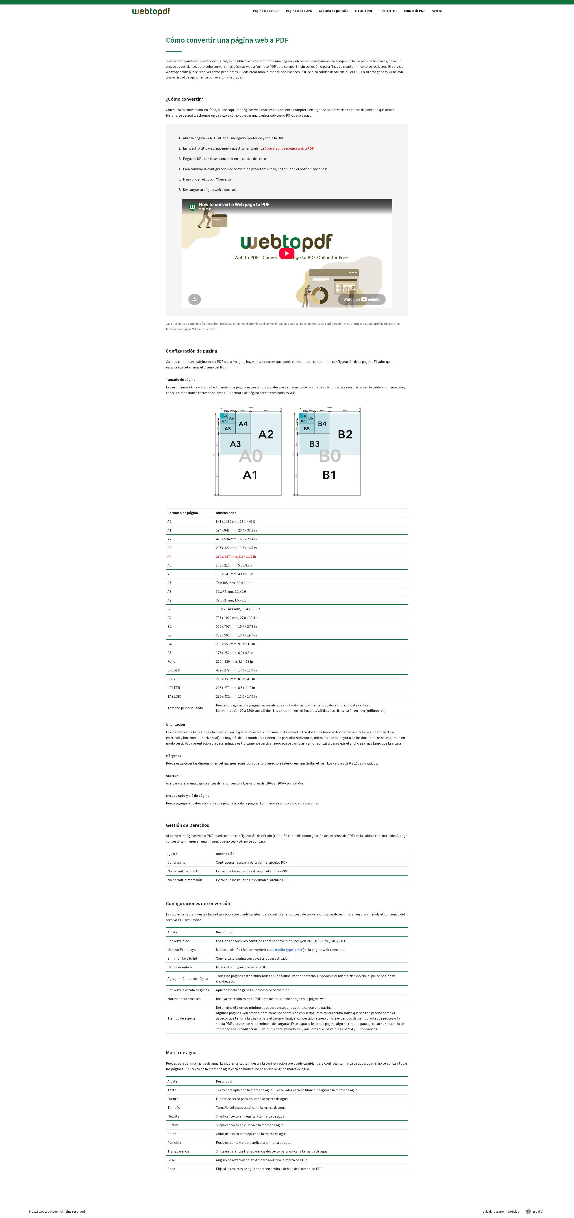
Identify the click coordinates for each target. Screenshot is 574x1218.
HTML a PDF (364, 11)
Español (538, 1211)
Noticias (513, 1211)
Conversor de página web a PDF (289, 148)
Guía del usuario (493, 1211)
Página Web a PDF (266, 11)
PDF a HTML (388, 11)
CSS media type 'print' (285, 949)
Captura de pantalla (333, 11)
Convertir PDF (414, 11)
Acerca (437, 11)
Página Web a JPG (299, 11)
